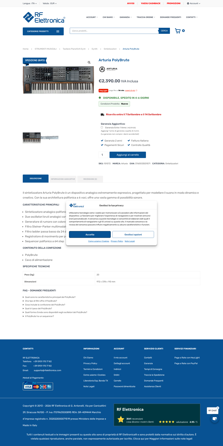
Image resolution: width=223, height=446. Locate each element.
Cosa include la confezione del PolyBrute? (45, 304)
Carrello (117, 380)
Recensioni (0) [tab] (90, 179)
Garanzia (125, 17)
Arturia (124, 163)
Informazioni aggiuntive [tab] (63, 179)
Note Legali (130, 241)
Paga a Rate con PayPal (186, 363)
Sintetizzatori (110, 49)
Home (26, 49)
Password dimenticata (124, 386)
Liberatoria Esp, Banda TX (95, 380)
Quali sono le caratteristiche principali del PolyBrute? (50, 297)
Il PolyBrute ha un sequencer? (39, 316)
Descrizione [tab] (36, 178)
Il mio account (120, 357)
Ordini (116, 375)
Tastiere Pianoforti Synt (74, 49)
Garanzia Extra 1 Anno (120, 127)
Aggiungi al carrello (128, 154)
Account (91, 17)
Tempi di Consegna (153, 369)
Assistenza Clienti (152, 386)
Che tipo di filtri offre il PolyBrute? (41, 301)
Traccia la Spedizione (154, 375)
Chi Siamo (108, 17)
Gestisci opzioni (133, 234)
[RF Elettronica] (44, 17)
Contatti (191, 17)
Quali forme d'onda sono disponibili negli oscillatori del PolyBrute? (56, 312)
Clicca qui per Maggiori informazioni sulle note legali (162, 438)
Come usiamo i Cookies (98, 241)
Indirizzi (117, 369)
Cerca (164, 30)
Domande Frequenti (170, 17)
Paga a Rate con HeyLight (187, 357)
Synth (95, 49)
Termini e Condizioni (92, 369)
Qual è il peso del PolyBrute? (38, 308)
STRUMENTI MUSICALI (46, 49)
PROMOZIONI (174, 3)
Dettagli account (122, 363)
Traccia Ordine (145, 17)
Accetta (90, 234)
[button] (89, 62)
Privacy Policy (117, 241)
